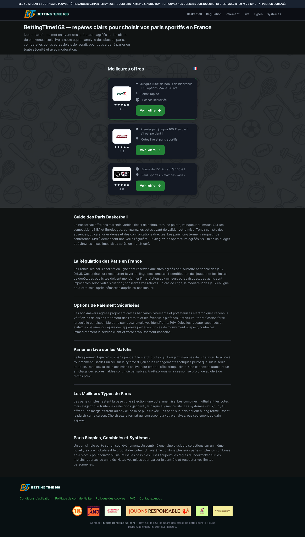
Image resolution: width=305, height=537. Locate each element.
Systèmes (274, 14)
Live (247, 14)
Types (258, 14)
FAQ (132, 498)
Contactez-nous (150, 498)
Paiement (232, 14)
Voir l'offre (148, 110)
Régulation (214, 14)
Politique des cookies (110, 498)
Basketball (194, 14)
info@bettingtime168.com (118, 522)
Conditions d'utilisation (35, 498)
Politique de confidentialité (73, 498)
